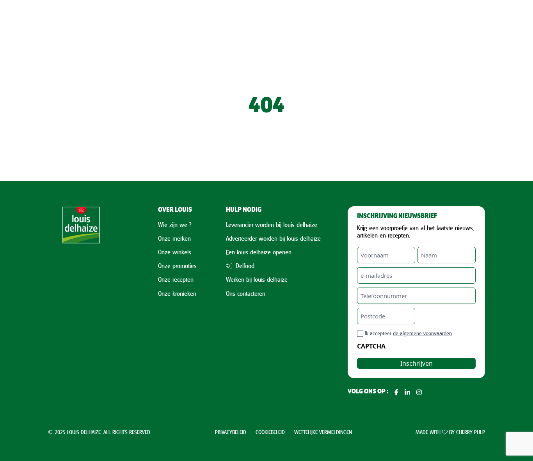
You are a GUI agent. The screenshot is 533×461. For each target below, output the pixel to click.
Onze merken (174, 238)
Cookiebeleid (270, 432)
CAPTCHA (371, 346)
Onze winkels (174, 252)
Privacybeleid (230, 432)
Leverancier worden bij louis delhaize (271, 225)
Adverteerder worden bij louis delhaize (273, 238)
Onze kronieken (177, 293)
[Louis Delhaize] (81, 301)
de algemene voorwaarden (422, 333)
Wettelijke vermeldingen (323, 432)
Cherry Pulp (470, 432)
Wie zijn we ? (175, 225)
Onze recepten (176, 279)
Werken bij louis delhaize (257, 279)
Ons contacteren (245, 293)
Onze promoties (177, 266)
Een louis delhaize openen (258, 252)
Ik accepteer (408, 333)
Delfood (244, 266)
